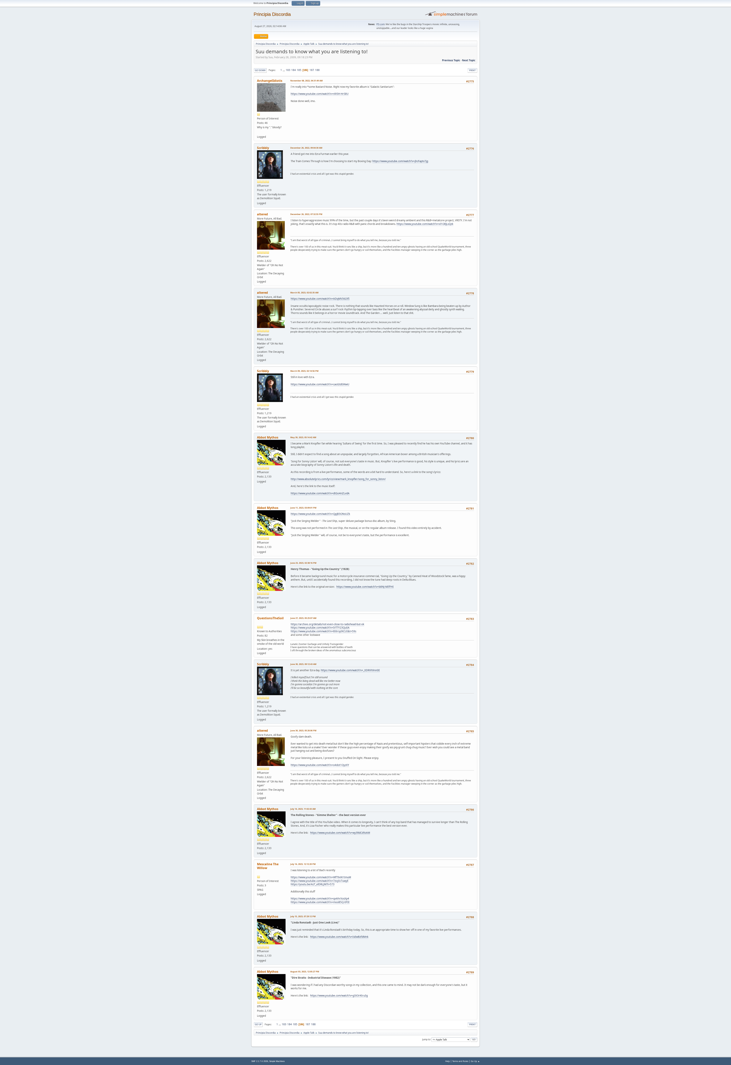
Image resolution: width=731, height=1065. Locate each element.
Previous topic (451, 60)
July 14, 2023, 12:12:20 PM (303, 864)
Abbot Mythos (267, 437)
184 (293, 70)
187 (312, 70)
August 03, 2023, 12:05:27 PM (304, 971)
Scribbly (263, 148)
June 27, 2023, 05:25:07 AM (303, 618)
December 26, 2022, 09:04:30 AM (306, 147)
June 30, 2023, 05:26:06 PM (303, 730)
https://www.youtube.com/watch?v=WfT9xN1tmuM (321, 877)
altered (262, 214)
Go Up (258, 1024)
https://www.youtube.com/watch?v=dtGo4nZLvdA (320, 493)
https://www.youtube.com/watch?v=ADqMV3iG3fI (320, 298)
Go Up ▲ (475, 1061)
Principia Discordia (272, 14)
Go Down (260, 70)
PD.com (380, 24)
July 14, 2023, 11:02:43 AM (303, 808)
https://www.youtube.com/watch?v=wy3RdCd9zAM (340, 832)
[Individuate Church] (258, 132)
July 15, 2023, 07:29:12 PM (303, 916)
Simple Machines (277, 1061)
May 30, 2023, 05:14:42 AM (303, 437)
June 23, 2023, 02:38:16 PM (303, 562)
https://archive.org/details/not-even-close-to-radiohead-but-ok (327, 624)
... (284, 70)
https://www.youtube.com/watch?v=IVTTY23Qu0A (320, 627)
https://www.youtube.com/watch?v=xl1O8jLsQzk (425, 224)
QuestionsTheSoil (270, 618)
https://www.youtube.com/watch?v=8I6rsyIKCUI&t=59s (323, 631)
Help (447, 1061)
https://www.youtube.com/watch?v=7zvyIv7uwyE (319, 881)
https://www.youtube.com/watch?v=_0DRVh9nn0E (350, 670)
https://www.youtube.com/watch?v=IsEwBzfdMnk (339, 936)
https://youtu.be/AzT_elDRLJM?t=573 (312, 884)
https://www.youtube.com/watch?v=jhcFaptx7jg (400, 161)
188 (317, 70)
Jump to (426, 1039)
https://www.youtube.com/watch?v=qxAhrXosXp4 (320, 898)
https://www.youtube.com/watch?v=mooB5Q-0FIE (320, 902)
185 (299, 70)
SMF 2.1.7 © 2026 (259, 1061)
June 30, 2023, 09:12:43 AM (303, 664)
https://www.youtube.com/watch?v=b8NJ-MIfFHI (365, 586)
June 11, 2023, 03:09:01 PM (303, 507)
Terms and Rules (460, 1061)
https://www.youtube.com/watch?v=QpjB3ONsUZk (320, 514)
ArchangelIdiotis (269, 81)
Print (472, 70)
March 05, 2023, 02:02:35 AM (304, 292)
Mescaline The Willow (268, 866)
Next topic (468, 60)
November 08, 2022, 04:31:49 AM (306, 80)
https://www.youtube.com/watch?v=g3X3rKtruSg (339, 995)
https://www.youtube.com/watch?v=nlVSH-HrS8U (320, 94)
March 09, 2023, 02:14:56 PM (304, 370)
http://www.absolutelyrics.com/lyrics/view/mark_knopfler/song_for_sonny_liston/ (338, 479)
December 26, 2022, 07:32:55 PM (306, 214)
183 (288, 70)
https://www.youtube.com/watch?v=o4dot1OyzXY (320, 765)
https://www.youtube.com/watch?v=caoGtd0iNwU (320, 384)
